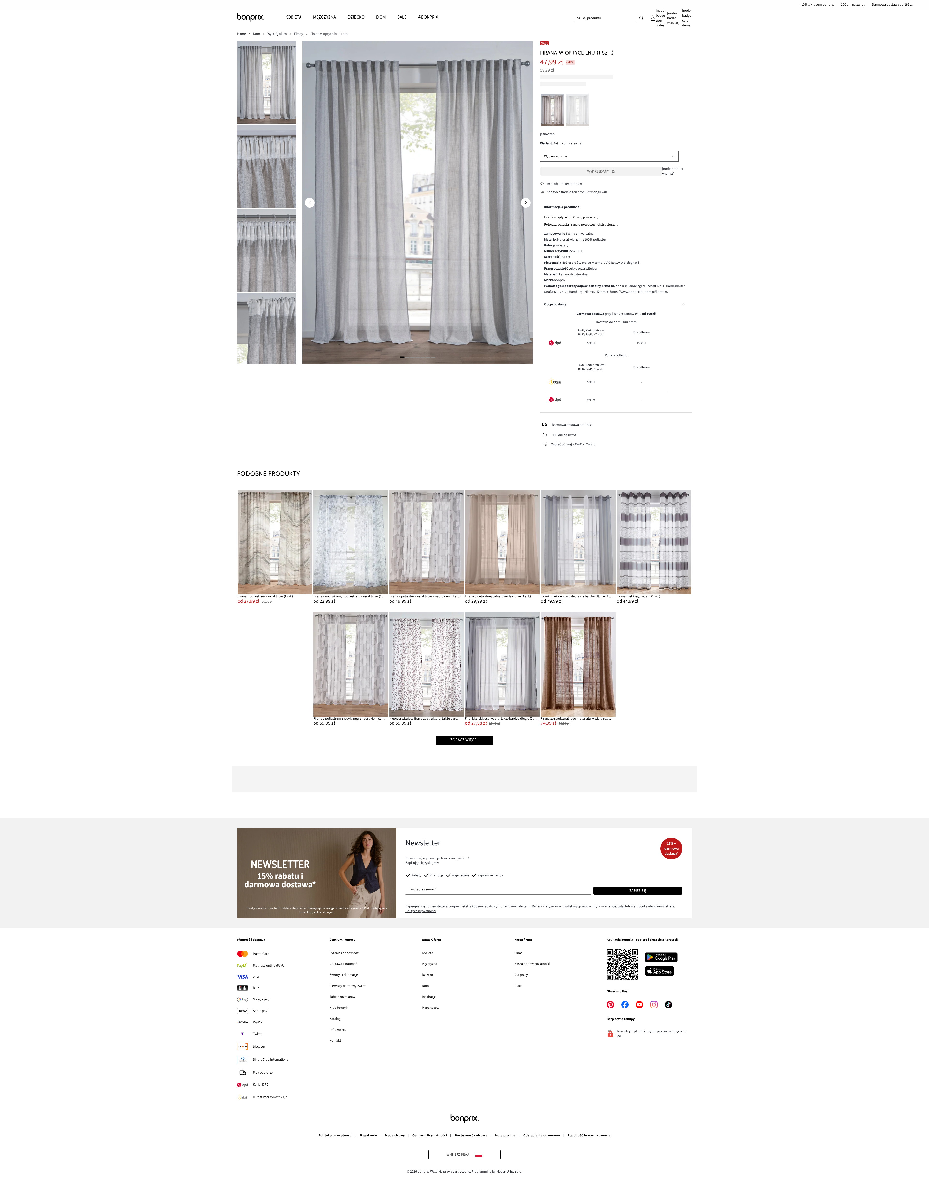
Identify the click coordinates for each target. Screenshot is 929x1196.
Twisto (257, 1033)
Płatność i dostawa (251, 940)
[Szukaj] (641, 18)
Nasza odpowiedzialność (532, 964)
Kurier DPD (261, 1084)
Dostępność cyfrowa (471, 1135)
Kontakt (335, 1040)
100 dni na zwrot (853, 4)
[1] (402, 357)
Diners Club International (271, 1059)
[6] (428, 357)
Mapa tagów (430, 1007)
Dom (425, 986)
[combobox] (605, 18)
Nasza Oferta (431, 940)
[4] (417, 357)
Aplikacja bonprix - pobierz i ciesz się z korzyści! (642, 940)
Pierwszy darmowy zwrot (348, 986)
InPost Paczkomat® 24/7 (270, 1097)
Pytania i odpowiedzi (344, 953)
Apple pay (260, 1010)
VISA (256, 977)
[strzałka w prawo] (526, 203)
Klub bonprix (339, 1007)
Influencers (338, 1029)
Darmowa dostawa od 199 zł (892, 4)
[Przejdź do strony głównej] (261, 17)
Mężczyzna (429, 964)
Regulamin (368, 1135)
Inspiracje (429, 996)
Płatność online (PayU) (269, 965)
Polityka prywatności (336, 1135)
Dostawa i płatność (343, 964)
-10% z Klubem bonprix (817, 4)
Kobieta (427, 953)
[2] (407, 357)
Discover (259, 1046)
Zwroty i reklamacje (344, 974)
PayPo (257, 1022)
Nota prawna (505, 1135)
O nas (518, 953)
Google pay (261, 999)
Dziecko (427, 974)
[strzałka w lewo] (310, 203)
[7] (433, 357)
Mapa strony (395, 1135)
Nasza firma (523, 940)
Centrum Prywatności (429, 1135)
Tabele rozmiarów (342, 996)
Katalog (335, 1018)
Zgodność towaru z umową (589, 1135)
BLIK (256, 987)
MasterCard (261, 953)
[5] (423, 357)
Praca (518, 986)
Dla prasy (521, 974)
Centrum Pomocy (342, 940)
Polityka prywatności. (420, 911)
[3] (412, 357)
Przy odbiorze (263, 1072)
